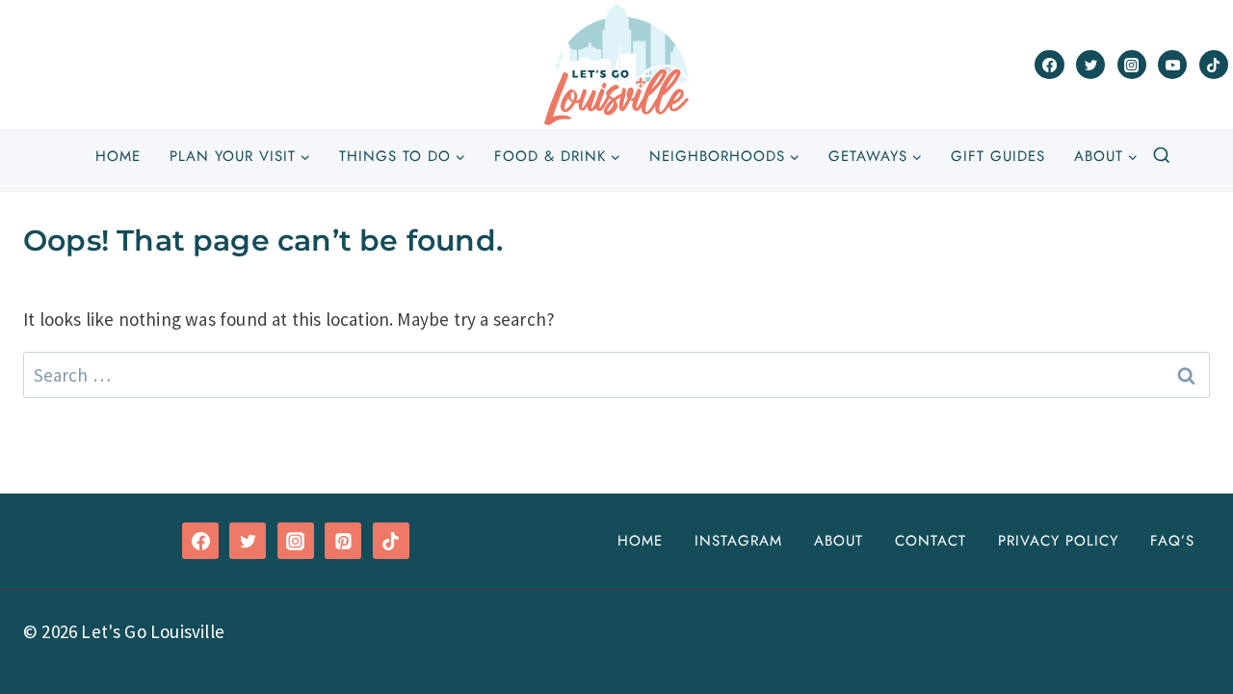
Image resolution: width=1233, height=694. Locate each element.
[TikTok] (1213, 64)
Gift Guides (998, 156)
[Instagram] (1131, 64)
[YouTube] (1172, 64)
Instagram (738, 540)
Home (118, 156)
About (838, 540)
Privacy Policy (1058, 540)
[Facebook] (1049, 64)
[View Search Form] (1161, 156)
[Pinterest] (343, 540)
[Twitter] (1090, 64)
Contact (930, 540)
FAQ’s (1172, 540)
